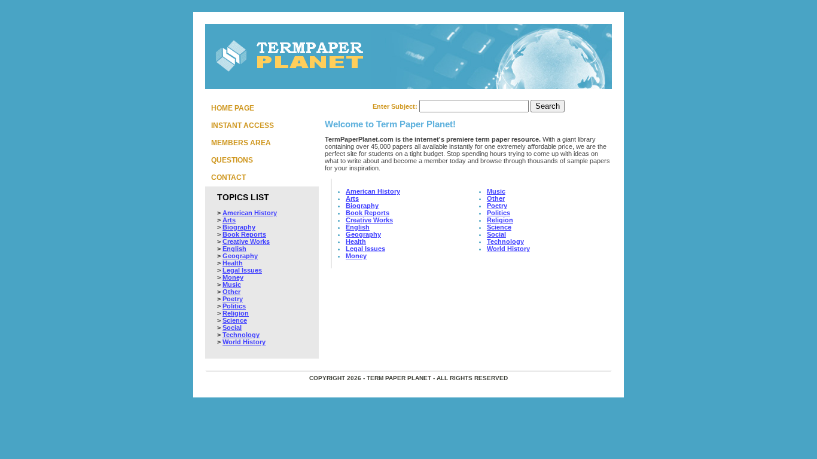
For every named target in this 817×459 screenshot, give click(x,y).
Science (234, 320)
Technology (241, 334)
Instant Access (242, 125)
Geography (240, 255)
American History (249, 212)
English (234, 248)
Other (231, 291)
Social (232, 327)
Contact (228, 177)
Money (232, 277)
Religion (235, 313)
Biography (238, 227)
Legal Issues (242, 270)
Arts (229, 220)
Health (232, 263)
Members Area (241, 143)
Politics (234, 306)
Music (231, 284)
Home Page (232, 108)
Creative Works (246, 241)
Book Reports (244, 234)
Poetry (232, 298)
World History (244, 341)
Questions (232, 160)
